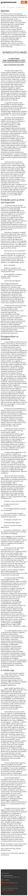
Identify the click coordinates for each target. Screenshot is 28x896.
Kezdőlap (3, 7)
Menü (22, 2)
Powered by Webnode (7, 890)
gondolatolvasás (11, 7)
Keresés (25, 2)
